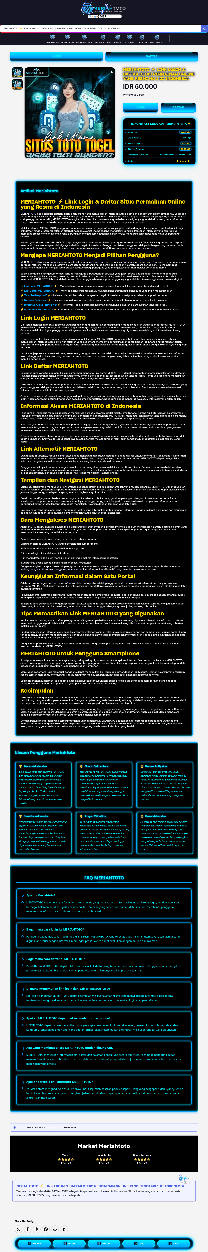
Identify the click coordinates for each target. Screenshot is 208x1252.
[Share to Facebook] (28, 1229)
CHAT (176, 1243)
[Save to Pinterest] (46, 1229)
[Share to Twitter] (18, 1229)
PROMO (36, 1243)
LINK (141, 1243)
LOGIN (56, 56)
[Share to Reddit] (55, 1229)
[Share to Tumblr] (64, 1229)
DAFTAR (152, 56)
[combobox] (100, 28)
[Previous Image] (27, 113)
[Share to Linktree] (37, 1229)
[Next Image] (112, 113)
